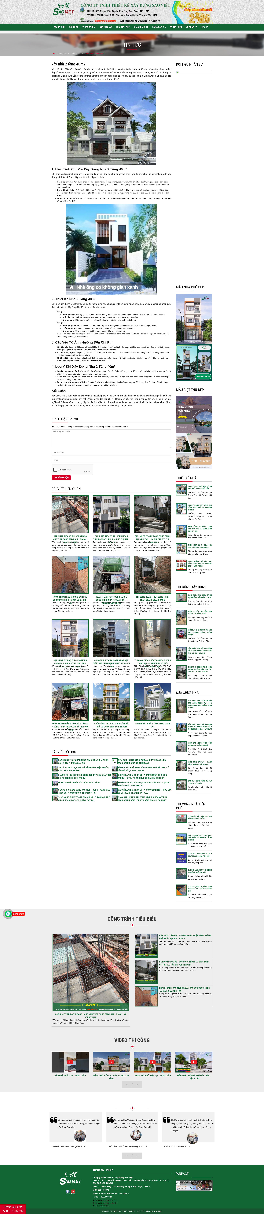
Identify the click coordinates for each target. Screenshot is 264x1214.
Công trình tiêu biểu (132, 919)
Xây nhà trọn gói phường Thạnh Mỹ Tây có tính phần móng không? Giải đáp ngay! (200, 726)
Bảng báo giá (159, 27)
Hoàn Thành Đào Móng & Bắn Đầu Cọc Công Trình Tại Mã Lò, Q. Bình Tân (70, 600)
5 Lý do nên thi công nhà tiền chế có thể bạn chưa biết (200, 888)
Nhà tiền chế (123, 27)
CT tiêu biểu (176, 27)
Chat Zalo (18, 914)
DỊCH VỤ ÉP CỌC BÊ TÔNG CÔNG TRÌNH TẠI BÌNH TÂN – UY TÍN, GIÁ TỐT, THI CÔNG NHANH (152, 539)
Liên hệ (204, 27)
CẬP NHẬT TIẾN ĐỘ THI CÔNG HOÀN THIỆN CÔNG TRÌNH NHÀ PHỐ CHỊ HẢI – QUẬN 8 (111, 539)
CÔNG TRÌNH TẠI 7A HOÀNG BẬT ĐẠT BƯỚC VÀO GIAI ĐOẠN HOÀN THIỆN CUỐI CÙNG (111, 663)
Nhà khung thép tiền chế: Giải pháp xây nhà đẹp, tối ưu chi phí (200, 837)
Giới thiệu (73, 27)
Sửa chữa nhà (141, 27)
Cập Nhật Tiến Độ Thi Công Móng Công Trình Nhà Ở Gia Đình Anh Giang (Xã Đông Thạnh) (70, 663)
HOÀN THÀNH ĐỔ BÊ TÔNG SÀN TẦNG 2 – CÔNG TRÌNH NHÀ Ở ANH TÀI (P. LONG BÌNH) (70, 726)
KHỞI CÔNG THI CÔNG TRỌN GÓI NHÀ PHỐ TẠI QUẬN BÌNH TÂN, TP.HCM (200, 528)
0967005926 (14, 1210)
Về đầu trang (257, 1202)
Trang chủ (59, 27)
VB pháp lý (191, 27)
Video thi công (132, 1040)
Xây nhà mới (106, 27)
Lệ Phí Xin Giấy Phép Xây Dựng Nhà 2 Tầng (79, 782)
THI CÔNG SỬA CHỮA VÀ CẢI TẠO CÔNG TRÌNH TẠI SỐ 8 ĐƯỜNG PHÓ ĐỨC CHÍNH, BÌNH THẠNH (152, 663)
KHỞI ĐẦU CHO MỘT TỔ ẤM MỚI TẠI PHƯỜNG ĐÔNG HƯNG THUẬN (200, 632)
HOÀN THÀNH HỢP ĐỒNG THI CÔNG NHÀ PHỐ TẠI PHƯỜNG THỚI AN (200, 507)
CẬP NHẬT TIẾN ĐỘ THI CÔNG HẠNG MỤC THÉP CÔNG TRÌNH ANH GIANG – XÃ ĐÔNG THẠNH (70, 539)
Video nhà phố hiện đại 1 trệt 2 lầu (70, 1075)
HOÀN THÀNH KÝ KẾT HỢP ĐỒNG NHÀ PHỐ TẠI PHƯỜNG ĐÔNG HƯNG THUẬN (200, 563)
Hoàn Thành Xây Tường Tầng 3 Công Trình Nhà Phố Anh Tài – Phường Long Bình (111, 600)
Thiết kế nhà (89, 27)
